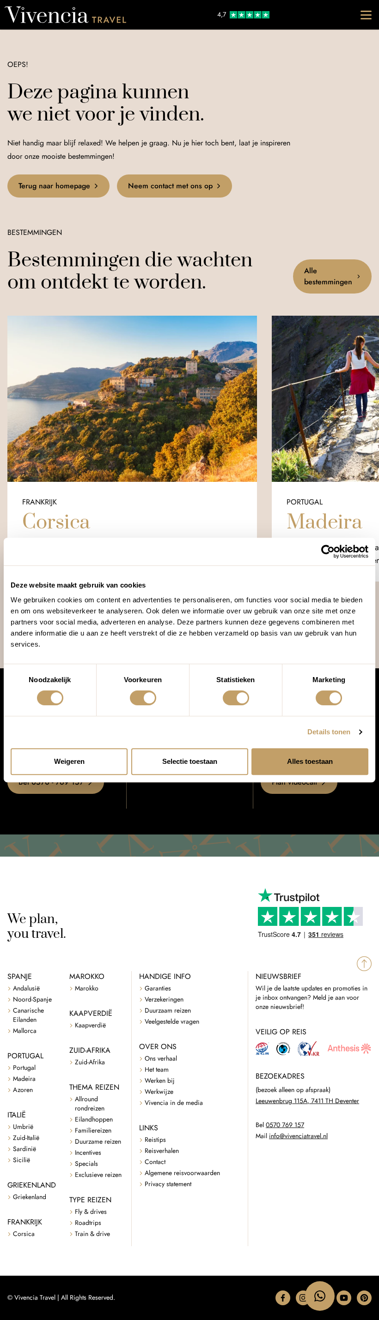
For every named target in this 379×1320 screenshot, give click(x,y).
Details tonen (328, 732)
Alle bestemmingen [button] (328, 276)
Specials (86, 1163)
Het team (157, 1069)
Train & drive (92, 1234)
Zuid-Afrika (90, 1062)
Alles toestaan (310, 761)
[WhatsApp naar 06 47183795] (320, 1296)
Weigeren (69, 761)
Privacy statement (168, 1184)
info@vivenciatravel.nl (298, 1136)
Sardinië (24, 1149)
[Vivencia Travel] (65, 14)
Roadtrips (88, 1222)
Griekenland (29, 1197)
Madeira (24, 1078)
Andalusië (26, 988)
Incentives (88, 1152)
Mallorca (25, 1030)
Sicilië (21, 1160)
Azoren (23, 1090)
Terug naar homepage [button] (54, 185)
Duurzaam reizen (168, 1010)
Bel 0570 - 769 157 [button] (51, 782)
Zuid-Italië (26, 1138)
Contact (155, 1162)
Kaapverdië (90, 1025)
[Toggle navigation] (366, 14)
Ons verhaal (161, 1058)
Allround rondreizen (89, 1104)
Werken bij (160, 1080)
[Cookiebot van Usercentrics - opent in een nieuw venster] (327, 551)
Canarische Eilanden (28, 1015)
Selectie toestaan (189, 761)
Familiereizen (93, 1130)
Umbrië (23, 1126)
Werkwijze (159, 1091)
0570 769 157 (285, 1125)
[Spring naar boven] (364, 963)
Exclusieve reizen (98, 1174)
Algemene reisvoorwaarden (182, 1173)
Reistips (155, 1139)
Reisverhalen (162, 1150)
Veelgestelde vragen (172, 1021)
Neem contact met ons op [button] (170, 185)
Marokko (86, 988)
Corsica (24, 1234)
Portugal (24, 1067)
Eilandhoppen (94, 1119)
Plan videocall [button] (294, 782)
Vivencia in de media (174, 1102)
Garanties (158, 988)
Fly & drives (91, 1211)
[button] (282, 1297)
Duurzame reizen (98, 1141)
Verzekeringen (164, 999)
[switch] (143, 697)
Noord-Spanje (32, 999)
